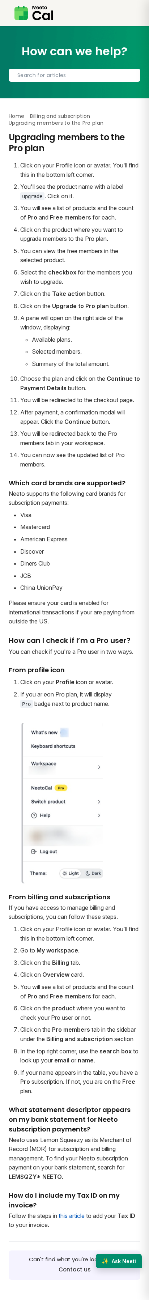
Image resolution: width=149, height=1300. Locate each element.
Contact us (75, 1269)
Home (16, 116)
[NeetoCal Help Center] (33, 13)
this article (72, 1215)
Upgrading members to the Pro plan (56, 123)
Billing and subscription (60, 116)
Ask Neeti (119, 1261)
